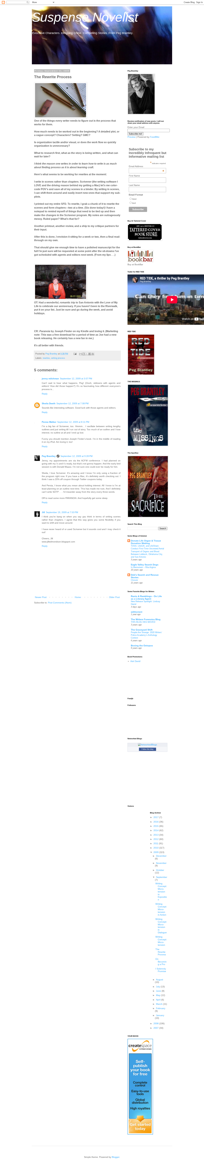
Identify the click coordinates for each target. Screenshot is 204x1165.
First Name (134, 175)
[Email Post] (75, 354)
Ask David (135, 661)
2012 (156, 839)
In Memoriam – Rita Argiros (143, 567)
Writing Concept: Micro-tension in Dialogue (161, 926)
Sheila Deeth (48, 403)
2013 (156, 835)
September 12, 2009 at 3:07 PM (76, 378)
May (158, 995)
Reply (44, 393)
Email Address (146, 166)
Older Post (114, 597)
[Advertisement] (141, 680)
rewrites (46, 358)
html (134, 199)
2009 (156, 852)
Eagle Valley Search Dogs (144, 564)
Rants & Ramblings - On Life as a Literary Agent (146, 597)
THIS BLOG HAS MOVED (143, 622)
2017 (156, 817)
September (161, 877)
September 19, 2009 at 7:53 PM (62, 512)
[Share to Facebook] (89, 354)
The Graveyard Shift (142, 629)
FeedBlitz (154, 137)
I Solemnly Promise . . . (160, 971)
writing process (58, 358)
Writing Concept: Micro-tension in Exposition (161, 891)
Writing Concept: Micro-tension (161, 941)
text (134, 203)
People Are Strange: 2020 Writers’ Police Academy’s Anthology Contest (146, 635)
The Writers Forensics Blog (145, 619)
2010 (156, 847)
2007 (156, 1028)
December (161, 856)
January (160, 1015)
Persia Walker (49, 422)
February (160, 1008)
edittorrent (136, 612)
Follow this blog (147, 749)
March (159, 1004)
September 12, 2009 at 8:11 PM (73, 422)
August (159, 979)
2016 (156, 821)
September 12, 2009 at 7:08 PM (72, 403)
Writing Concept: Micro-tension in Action (161, 909)
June (159, 991)
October (160, 870)
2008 (156, 1023)
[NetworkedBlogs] (147, 744)
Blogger (115, 1157)
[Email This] (80, 354)
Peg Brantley (49, 456)
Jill (43, 512)
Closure (134, 580)
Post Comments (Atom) (60, 602)
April (158, 999)
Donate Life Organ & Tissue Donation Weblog (146, 542)
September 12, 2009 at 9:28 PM (76, 456)
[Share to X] (86, 354)
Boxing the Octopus (142, 645)
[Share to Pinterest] (92, 354)
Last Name (134, 185)
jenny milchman (50, 378)
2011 (156, 843)
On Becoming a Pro (161, 962)
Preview (131, 137)
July (158, 986)
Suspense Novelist (85, 17)
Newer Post (41, 597)
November (161, 863)
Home (78, 597)
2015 (156, 826)
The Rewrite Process (160, 952)
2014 (156, 830)
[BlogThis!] (83, 354)
